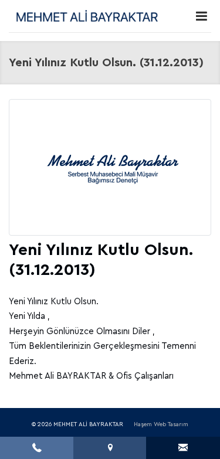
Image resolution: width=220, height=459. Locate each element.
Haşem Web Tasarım (161, 424)
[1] (201, 16)
